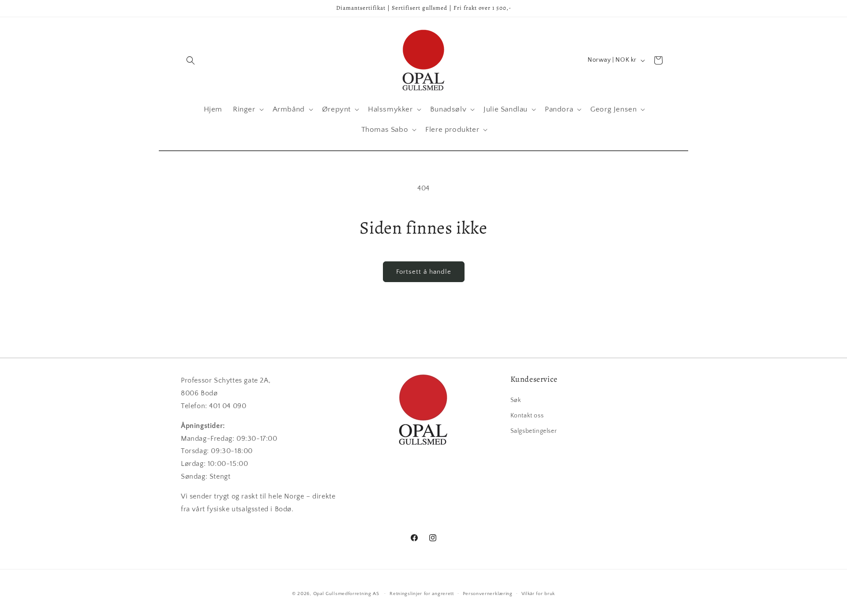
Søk (515, 399)
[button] (190, 60)
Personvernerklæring (488, 593)
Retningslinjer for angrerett (422, 593)
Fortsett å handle (423, 271)
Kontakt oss (527, 415)
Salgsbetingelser (533, 430)
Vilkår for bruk (538, 593)
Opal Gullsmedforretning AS (346, 593)
